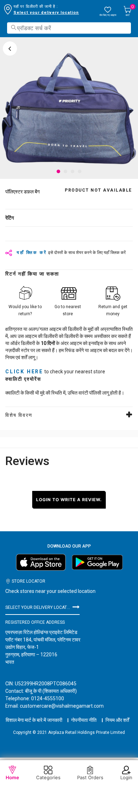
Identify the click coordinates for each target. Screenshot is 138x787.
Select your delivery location (46, 12)
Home (12, 777)
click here (24, 371)
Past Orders (90, 777)
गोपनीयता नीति (84, 720)
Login (126, 777)
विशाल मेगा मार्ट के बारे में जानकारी (34, 720)
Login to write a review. (69, 499)
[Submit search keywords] (13, 27)
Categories (48, 777)
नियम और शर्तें (117, 720)
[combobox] (69, 28)
